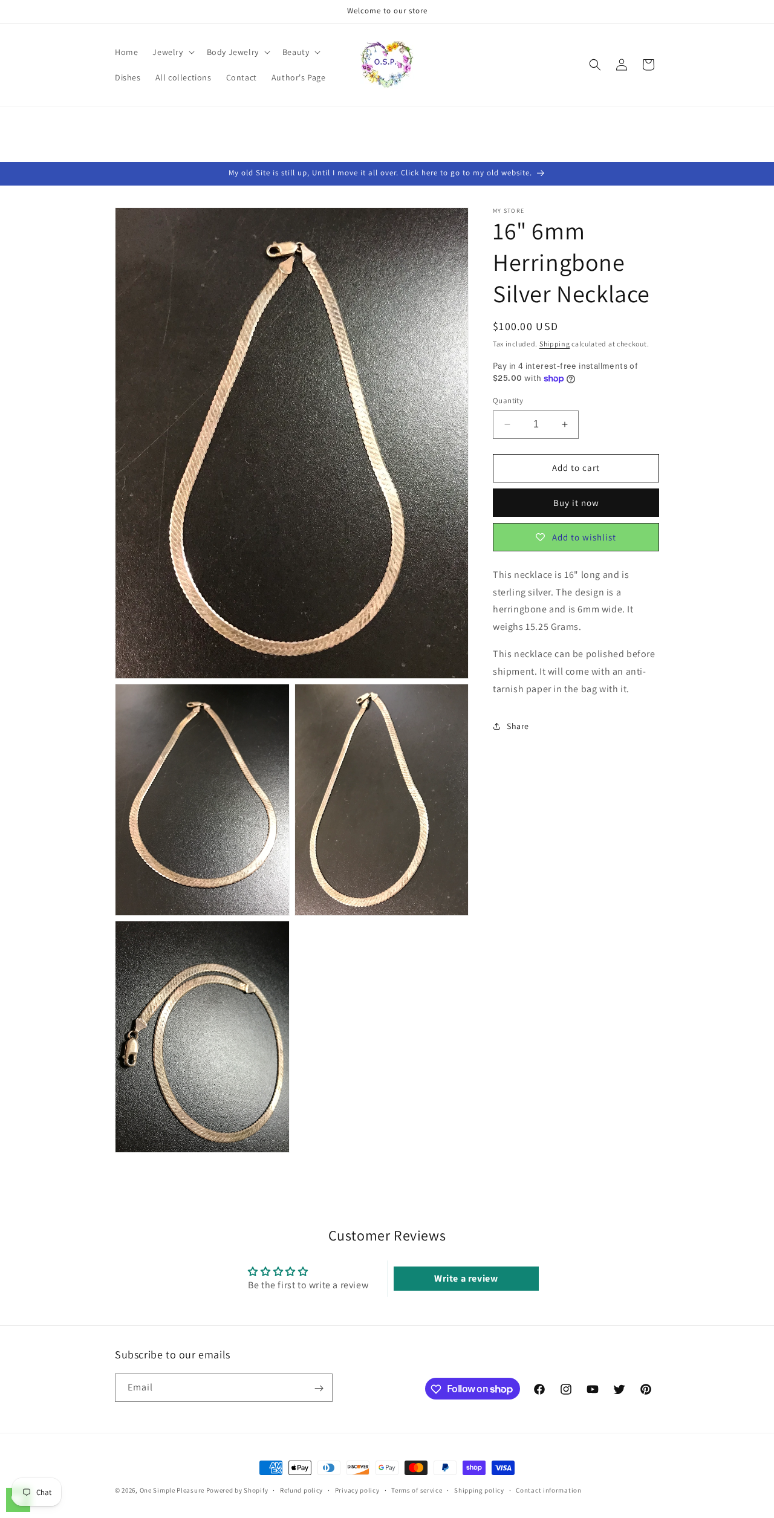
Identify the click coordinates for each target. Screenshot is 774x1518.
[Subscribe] (318, 1388)
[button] (172, 52)
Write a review (466, 1277)
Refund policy (301, 1489)
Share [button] (518, 726)
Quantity (508, 400)
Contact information (548, 1489)
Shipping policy (479, 1489)
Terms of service (416, 1489)
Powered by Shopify (237, 1490)
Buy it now (576, 502)
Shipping (554, 343)
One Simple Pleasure (172, 1490)
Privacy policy (357, 1489)
